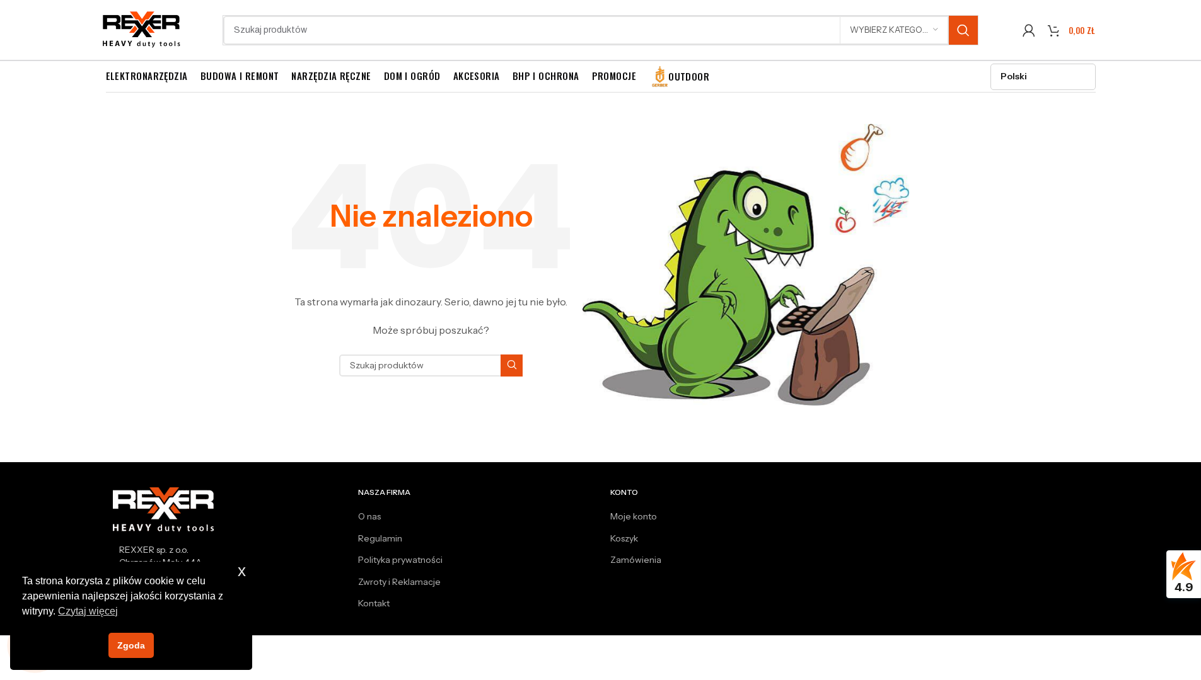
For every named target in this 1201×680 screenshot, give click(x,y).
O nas (369, 516)
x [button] (242, 571)
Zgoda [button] (131, 645)
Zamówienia (635, 559)
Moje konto (633, 516)
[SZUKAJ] (963, 30)
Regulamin (380, 538)
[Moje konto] (1028, 30)
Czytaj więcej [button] (88, 611)
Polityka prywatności (400, 559)
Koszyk (624, 538)
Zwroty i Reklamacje (399, 581)
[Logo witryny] (142, 29)
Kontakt (374, 603)
